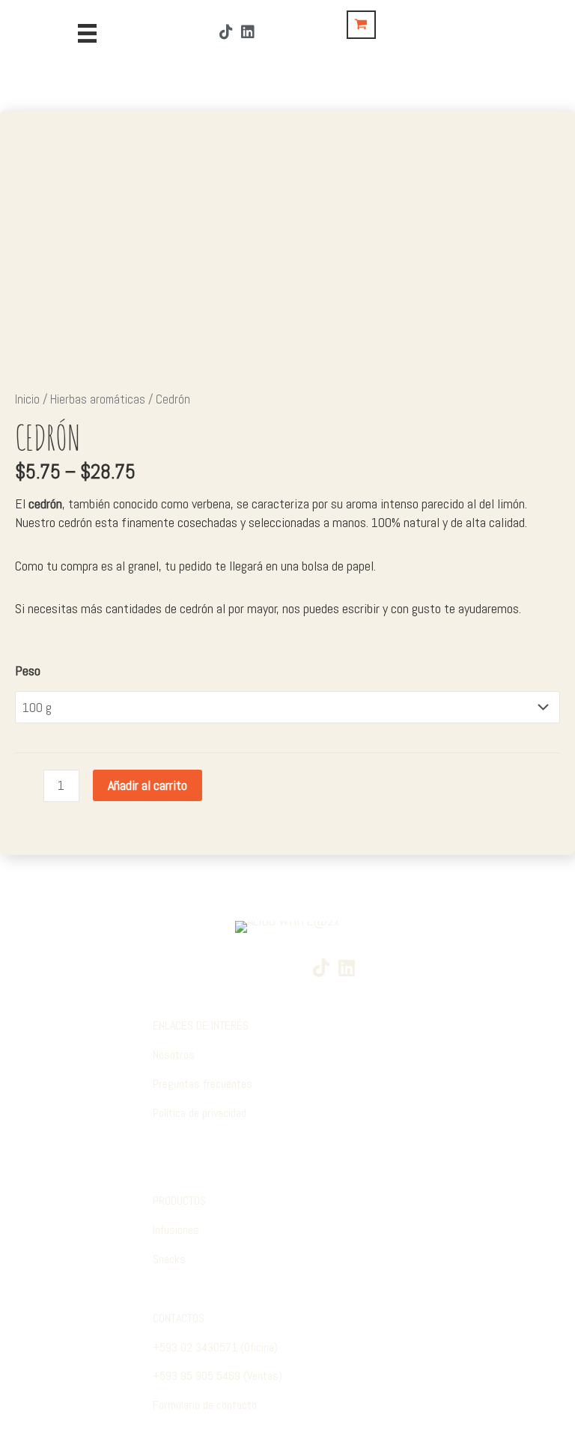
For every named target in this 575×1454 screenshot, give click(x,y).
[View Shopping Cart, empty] (361, 24)
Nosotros (174, 1054)
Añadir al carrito (147, 785)
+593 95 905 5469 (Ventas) (217, 1376)
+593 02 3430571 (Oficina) (215, 1347)
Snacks (169, 1259)
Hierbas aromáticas (97, 399)
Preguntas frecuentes (202, 1084)
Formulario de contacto (205, 1405)
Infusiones (176, 1230)
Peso (27, 670)
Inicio (27, 399)
